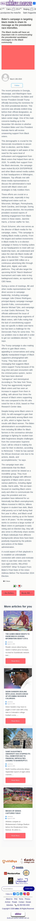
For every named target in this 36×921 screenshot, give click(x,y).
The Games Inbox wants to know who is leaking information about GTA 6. (18, 636)
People (14, 902)
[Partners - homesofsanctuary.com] (11, 880)
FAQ (15, 899)
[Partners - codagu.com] (27, 860)
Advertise (9, 905)
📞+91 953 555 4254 (22, 905)
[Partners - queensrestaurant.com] (27, 873)
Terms (21, 899)
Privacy (27, 899)
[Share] (34, 3)
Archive (7, 902)
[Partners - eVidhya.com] (10, 860)
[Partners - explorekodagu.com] (22, 880)
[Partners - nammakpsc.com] (18, 866)
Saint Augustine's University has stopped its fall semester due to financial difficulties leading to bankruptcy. (18, 756)
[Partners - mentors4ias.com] (12, 873)
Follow (17, 85)
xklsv (18, 913)
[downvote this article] (19, 586)
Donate (28, 902)
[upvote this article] (14, 586)
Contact (21, 902)
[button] (2, 5)
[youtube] (28, 894)
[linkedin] (21, 894)
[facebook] (14, 894)
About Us (9, 899)
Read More (16, 661)
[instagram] (24, 894)
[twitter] (17, 894)
